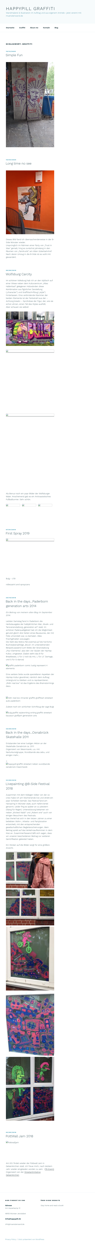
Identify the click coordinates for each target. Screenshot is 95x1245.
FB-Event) (49, 1169)
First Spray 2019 (17, 533)
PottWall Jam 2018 (19, 1136)
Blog (56, 28)
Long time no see (18, 163)
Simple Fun (14, 55)
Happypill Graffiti (30, 8)
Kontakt (46, 28)
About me (34, 28)
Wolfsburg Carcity (19, 274)
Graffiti (22, 28)
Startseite (10, 28)
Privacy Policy (10, 1239)
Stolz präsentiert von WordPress (31, 1239)
